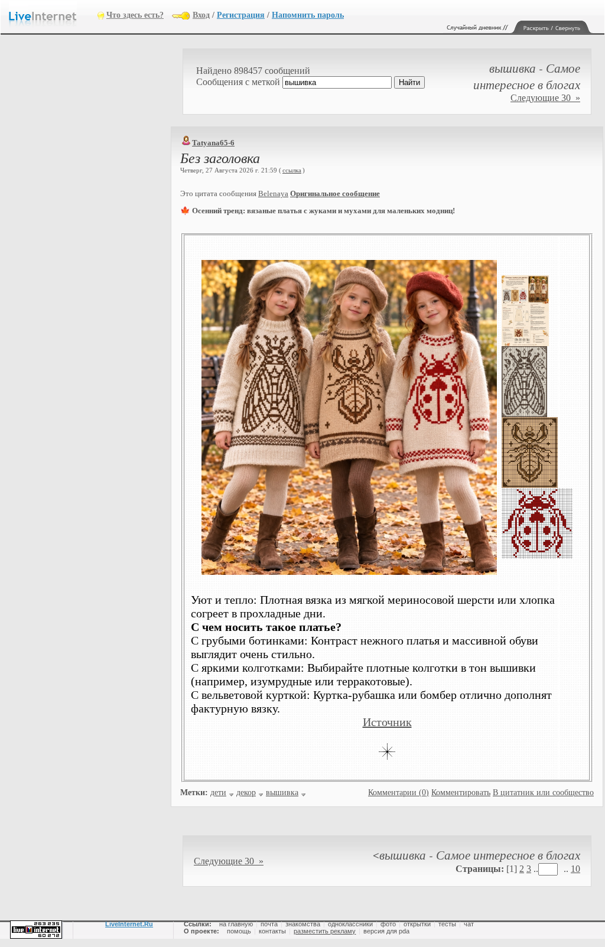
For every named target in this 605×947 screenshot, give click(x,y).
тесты (447, 924)
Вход (201, 15)
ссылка (291, 170)
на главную (236, 924)
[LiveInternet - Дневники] (53, 14)
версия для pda (386, 931)
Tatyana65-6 (213, 142)
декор (246, 792)
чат (469, 924)
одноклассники (350, 924)
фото (388, 924)
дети (218, 792)
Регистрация (241, 15)
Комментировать (460, 792)
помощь (239, 931)
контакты (272, 931)
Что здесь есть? (135, 15)
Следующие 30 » (545, 98)
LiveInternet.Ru (129, 924)
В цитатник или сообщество (543, 792)
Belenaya (273, 193)
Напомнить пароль (308, 15)
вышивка (282, 792)
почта (269, 924)
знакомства (302, 924)
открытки (417, 924)
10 (575, 869)
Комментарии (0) (398, 792)
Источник (387, 721)
